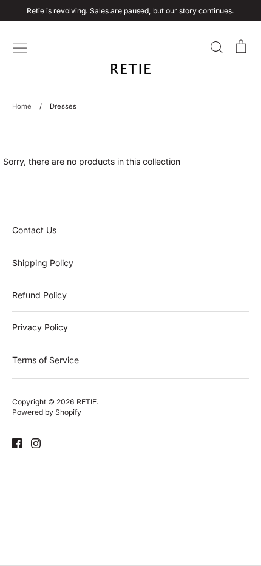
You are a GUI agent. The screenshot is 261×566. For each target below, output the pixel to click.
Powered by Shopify (46, 412)
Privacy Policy (40, 327)
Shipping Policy (42, 262)
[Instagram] (31, 442)
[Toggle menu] (20, 47)
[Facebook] (12, 442)
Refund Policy (39, 295)
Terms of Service (45, 360)
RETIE (86, 401)
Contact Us (34, 230)
